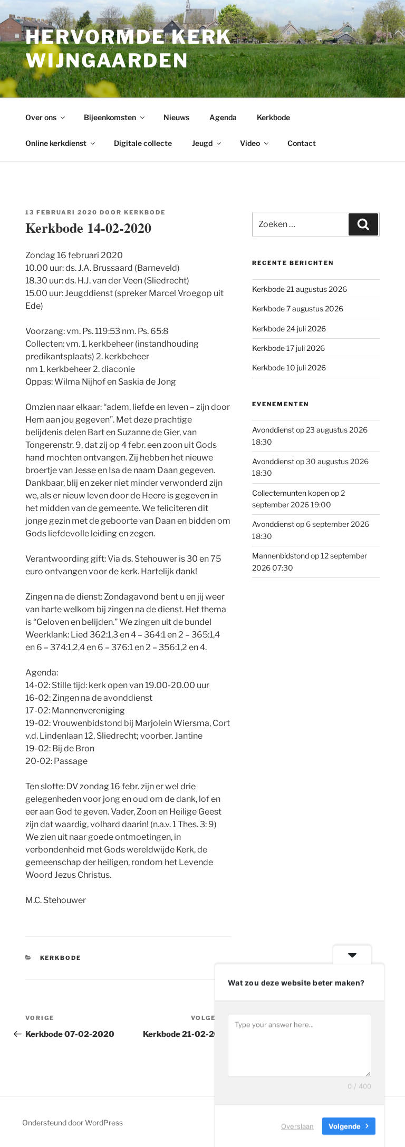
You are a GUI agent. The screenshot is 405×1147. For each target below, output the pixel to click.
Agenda (223, 117)
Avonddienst (273, 429)
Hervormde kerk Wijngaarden (128, 48)
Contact (301, 143)
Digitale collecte (143, 143)
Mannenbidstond (280, 555)
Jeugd (202, 143)
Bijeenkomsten (110, 117)
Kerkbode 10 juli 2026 (289, 367)
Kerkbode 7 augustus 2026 (297, 308)
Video (250, 143)
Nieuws (176, 117)
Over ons (40, 117)
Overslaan (297, 1125)
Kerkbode (273, 117)
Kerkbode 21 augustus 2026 (299, 289)
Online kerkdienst (55, 143)
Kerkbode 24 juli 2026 (289, 328)
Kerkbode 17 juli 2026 (288, 348)
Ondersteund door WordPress (72, 1122)
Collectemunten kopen (290, 492)
